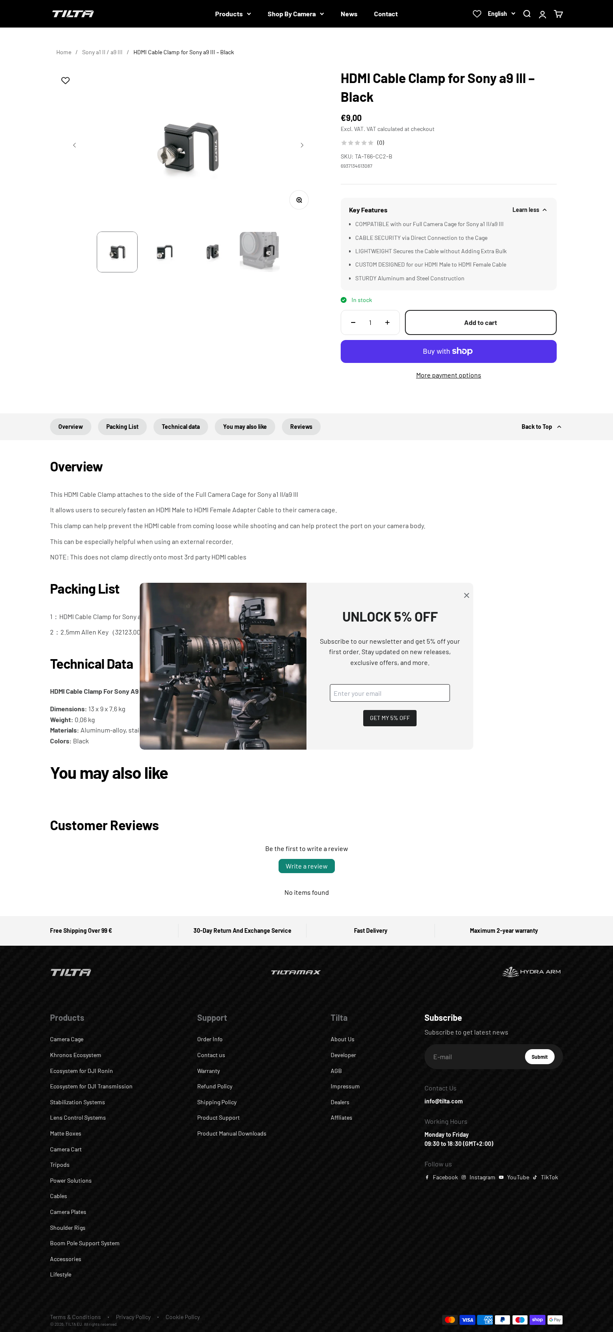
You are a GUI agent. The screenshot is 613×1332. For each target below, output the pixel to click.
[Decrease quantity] (353, 322)
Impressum (345, 1086)
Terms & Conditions (75, 1316)
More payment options (448, 375)
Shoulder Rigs (67, 1227)
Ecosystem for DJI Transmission (91, 1086)
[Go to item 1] (117, 252)
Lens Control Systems (78, 1117)
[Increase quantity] (387, 322)
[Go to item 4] (259, 252)
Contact (386, 14)
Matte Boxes (65, 1133)
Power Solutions (71, 1180)
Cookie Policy (183, 1316)
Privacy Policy (133, 1316)
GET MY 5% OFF (390, 717)
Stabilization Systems (77, 1101)
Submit (543, 1059)
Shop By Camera (292, 14)
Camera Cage (66, 1038)
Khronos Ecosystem (75, 1054)
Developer (343, 1054)
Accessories (65, 1258)
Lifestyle (60, 1274)
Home (63, 51)
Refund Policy (214, 1086)
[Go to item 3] (212, 252)
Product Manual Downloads (231, 1133)
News (349, 14)
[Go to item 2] (164, 252)
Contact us (211, 1054)
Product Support (218, 1117)
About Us (342, 1038)
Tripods (60, 1164)
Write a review (307, 866)
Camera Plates (68, 1211)
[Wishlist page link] (477, 14)
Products (229, 14)
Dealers (340, 1101)
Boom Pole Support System (85, 1242)
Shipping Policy (216, 1101)
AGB (336, 1070)
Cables (58, 1195)
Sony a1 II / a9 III (102, 51)
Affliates (341, 1117)
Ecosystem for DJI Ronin (81, 1070)
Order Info (210, 1038)
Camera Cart (66, 1149)
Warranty (208, 1070)
